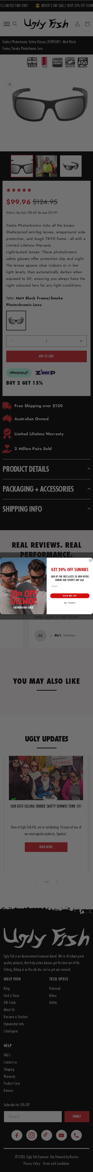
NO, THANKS (69, 603)
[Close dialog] (90, 560)
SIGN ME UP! (69, 596)
